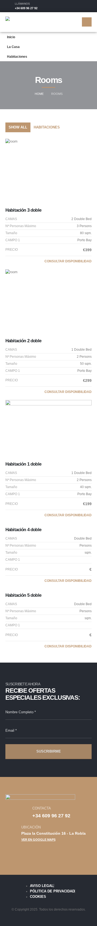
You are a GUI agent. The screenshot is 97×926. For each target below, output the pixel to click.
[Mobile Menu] (87, 22)
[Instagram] (87, 6)
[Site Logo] (19, 22)
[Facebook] (78, 6)
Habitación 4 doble (23, 529)
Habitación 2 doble (23, 340)
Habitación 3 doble (23, 210)
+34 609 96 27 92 (26, 8)
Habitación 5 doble (23, 595)
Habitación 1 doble (23, 464)
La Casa (13, 47)
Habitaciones (17, 56)
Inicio (11, 37)
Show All (18, 127)
